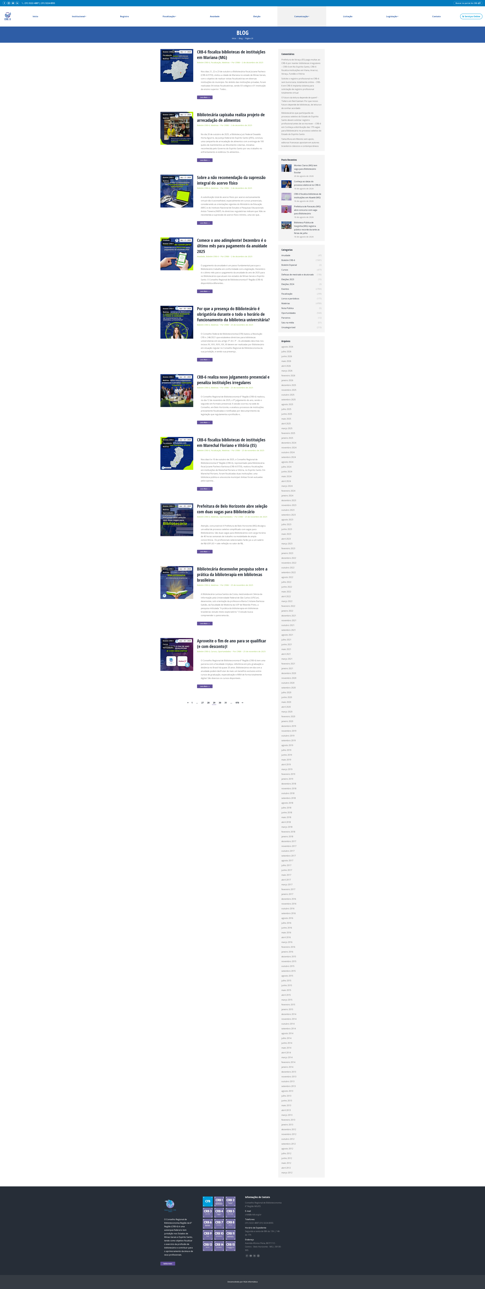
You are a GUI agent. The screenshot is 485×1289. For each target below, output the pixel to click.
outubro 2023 (287, 510)
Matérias (166, 59)
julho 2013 (286, 1095)
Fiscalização (167, 55)
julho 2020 (286, 692)
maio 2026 (286, 361)
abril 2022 (286, 596)
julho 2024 (286, 466)
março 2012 (286, 1172)
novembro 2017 (288, 846)
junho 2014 (286, 1043)
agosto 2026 (287, 346)
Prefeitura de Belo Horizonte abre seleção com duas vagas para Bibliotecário (232, 508)
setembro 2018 (288, 798)
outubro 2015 (287, 966)
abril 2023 (286, 538)
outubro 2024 (287, 452)
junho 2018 (286, 812)
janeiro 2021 (287, 668)
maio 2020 (286, 702)
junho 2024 (286, 471)
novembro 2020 (288, 678)
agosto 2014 (287, 1033)
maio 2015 (286, 990)
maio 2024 (286, 476)
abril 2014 (286, 1052)
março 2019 (286, 769)
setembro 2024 (288, 457)
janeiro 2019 (287, 778)
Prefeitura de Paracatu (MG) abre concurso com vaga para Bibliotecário (307, 210)
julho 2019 (286, 750)
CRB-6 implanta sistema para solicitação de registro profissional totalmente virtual (297, 89)
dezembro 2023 (288, 500)
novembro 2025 (288, 390)
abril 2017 (286, 879)
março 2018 (286, 827)
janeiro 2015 (287, 1009)
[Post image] (286, 168)
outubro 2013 (287, 1081)
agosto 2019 (287, 745)
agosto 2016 (287, 918)
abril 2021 (286, 654)
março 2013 (286, 1115)
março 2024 (286, 486)
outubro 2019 (287, 735)
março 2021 (286, 658)
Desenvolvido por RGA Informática (242, 1281)
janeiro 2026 (287, 380)
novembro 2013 (288, 1076)
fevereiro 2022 (288, 606)
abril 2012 (286, 1167)
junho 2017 (286, 870)
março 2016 (286, 942)
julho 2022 (286, 582)
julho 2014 (286, 1038)
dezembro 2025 (288, 385)
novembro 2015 (288, 961)
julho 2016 (286, 923)
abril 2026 (286, 366)
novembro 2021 (288, 620)
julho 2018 (286, 807)
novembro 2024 (288, 447)
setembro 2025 (288, 399)
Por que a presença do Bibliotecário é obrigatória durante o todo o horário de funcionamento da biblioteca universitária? (233, 314)
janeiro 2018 (287, 836)
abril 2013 (286, 1110)
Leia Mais (204, 97)
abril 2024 (286, 481)
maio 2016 (286, 932)
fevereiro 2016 (288, 947)
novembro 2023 (288, 505)
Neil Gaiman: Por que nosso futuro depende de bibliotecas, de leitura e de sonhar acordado (301, 105)
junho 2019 (286, 754)
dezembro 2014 (288, 1014)
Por (236, 62)
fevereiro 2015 (288, 1004)
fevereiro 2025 (288, 433)
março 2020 (286, 711)
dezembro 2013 (288, 1071)
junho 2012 (286, 1158)
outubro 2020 (287, 682)
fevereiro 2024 (288, 490)
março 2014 (286, 1057)
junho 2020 (286, 697)
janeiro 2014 (287, 1067)
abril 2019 (286, 764)
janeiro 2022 (287, 610)
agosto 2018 (287, 803)
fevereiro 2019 (288, 774)
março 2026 (286, 370)
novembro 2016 (288, 903)
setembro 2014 (288, 1028)
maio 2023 (286, 534)
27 (202, 702)
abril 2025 (286, 423)
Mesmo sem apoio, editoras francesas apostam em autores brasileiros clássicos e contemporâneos (300, 142)
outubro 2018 (287, 793)
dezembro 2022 (288, 558)
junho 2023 (286, 529)
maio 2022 (286, 591)
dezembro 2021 (288, 615)
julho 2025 (286, 409)
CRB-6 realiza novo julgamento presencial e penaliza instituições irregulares (233, 379)
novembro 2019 (288, 730)
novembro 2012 (288, 1134)
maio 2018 (286, 817)
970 (237, 702)
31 (226, 702)
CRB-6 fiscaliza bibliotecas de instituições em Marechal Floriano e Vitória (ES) (231, 442)
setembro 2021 (288, 630)
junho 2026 (286, 356)
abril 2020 (286, 706)
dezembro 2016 (288, 899)
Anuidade (166, 240)
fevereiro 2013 (288, 1119)
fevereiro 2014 (288, 1062)
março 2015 (286, 999)
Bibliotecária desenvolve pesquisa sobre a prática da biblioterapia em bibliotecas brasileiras (232, 574)
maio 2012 (286, 1163)
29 (214, 702)
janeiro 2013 (287, 1124)
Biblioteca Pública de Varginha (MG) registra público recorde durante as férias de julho (307, 228)
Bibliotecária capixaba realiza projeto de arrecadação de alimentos (231, 117)
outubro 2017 (287, 851)
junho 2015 (286, 985)
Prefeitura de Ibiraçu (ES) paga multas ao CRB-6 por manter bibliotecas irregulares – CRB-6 (300, 63)
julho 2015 (286, 980)
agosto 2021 (287, 634)
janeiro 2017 (287, 894)
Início (234, 38)
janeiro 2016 (287, 951)
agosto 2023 (287, 519)
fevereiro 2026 (288, 375)
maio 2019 (286, 759)
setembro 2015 (288, 971)
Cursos (165, 644)
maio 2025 (286, 418)
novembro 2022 (288, 562)
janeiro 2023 (287, 553)
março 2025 (286, 428)
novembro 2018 (288, 788)
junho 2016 (286, 927)
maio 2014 (286, 1047)
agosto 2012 (287, 1148)
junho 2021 (286, 644)
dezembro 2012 (288, 1129)
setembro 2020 (288, 687)
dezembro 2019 (288, 726)
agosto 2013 (287, 1091)
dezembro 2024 (288, 442)
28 (208, 702)
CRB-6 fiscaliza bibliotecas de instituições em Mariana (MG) (231, 54)
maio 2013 (286, 1105)
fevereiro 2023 (288, 548)
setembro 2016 (288, 913)
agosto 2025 (287, 404)
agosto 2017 (287, 860)
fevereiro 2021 (288, 663)
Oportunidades (168, 513)
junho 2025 (286, 414)
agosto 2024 (287, 462)
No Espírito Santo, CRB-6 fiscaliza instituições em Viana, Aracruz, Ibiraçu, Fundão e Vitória (299, 70)
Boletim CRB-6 (168, 52)
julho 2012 (286, 1153)
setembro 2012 (288, 1143)
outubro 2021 (287, 625)
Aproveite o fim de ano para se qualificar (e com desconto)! (231, 643)
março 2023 (286, 543)
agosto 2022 (287, 577)
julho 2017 (286, 865)
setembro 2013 (288, 1086)
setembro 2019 (288, 740)
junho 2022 (286, 586)
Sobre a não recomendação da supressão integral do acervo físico (231, 180)
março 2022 (286, 601)
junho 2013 (286, 1100)
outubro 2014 (287, 1023)
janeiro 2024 (287, 495)
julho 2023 (286, 524)
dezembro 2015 (288, 956)
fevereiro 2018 (288, 831)
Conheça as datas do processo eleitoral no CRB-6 (307, 183)
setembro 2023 (288, 514)
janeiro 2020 (287, 721)
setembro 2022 (288, 572)
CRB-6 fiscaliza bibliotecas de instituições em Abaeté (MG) (307, 196)
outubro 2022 (287, 567)
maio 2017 (286, 875)
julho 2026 (286, 351)
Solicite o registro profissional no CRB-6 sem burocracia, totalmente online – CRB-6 (301, 82)
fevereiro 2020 (288, 716)
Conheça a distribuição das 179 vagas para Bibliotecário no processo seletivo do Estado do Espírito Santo (301, 131)
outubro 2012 (287, 1139)
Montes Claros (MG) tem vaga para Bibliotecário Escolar (305, 169)
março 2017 (286, 884)
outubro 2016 (287, 908)
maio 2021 (286, 649)
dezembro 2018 (288, 783)
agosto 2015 (287, 975)
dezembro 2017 (288, 841)
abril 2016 (286, 937)
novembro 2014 (288, 1019)
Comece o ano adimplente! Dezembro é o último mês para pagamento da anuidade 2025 (232, 245)
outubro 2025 (287, 394)
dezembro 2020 (288, 673)
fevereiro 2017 (288, 889)
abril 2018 (286, 822)
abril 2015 (286, 995)
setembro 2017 (288, 855)
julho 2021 (286, 639)
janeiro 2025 (287, 438)
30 (220, 702)
